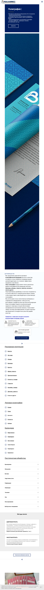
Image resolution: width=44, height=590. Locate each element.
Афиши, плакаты (12, 371)
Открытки (10, 383)
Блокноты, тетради (12, 379)
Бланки (9, 407)
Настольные (11, 440)
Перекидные (11, 436)
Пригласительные (12, 375)
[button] (13, 26)
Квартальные (11, 432)
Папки (9, 411)
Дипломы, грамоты (13, 391)
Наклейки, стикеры (12, 387)
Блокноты (10, 419)
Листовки (10, 355)
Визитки (10, 351)
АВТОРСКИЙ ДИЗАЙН (23, 330)
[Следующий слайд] (39, 582)
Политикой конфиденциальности (22, 587)
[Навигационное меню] (42, 1)
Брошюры (10, 363)
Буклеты (10, 367)
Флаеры (10, 359)
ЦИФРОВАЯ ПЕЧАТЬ (12, 522)
